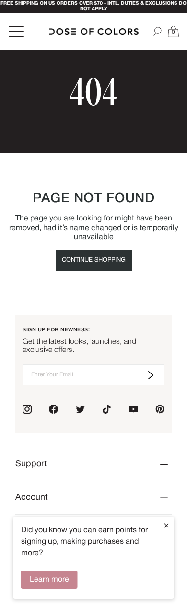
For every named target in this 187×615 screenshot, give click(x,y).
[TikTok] (106, 409)
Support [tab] (31, 464)
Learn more (49, 579)
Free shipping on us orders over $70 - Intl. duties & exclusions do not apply (93, 6)
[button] (173, 31)
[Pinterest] (159, 409)
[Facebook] (53, 409)
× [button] (166, 525)
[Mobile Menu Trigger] (17, 31)
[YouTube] (133, 409)
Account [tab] (31, 498)
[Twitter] (80, 409)
